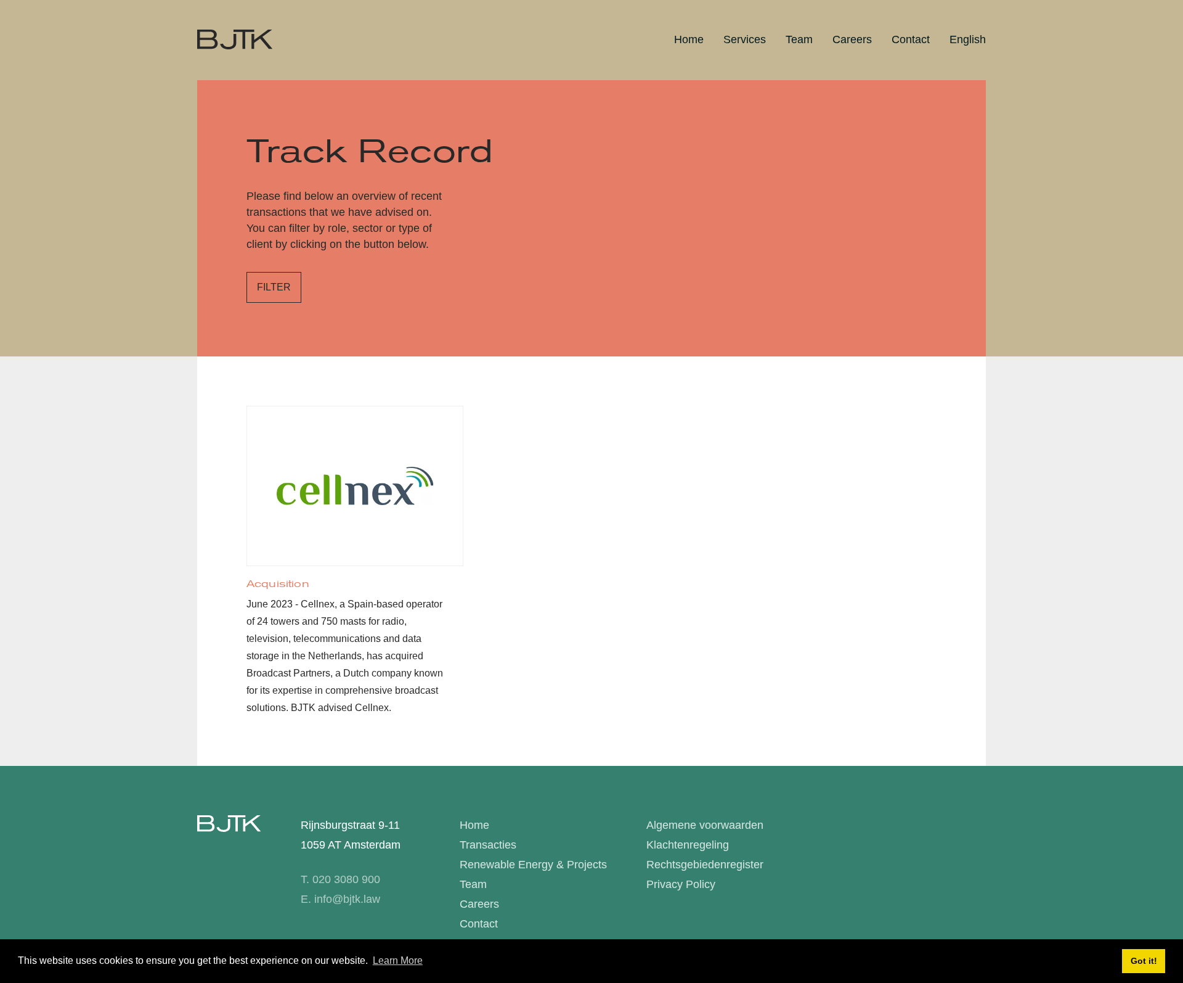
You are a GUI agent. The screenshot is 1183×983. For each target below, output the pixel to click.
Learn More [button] (398, 960)
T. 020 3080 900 (340, 879)
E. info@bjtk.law (340, 899)
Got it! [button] (1144, 961)
